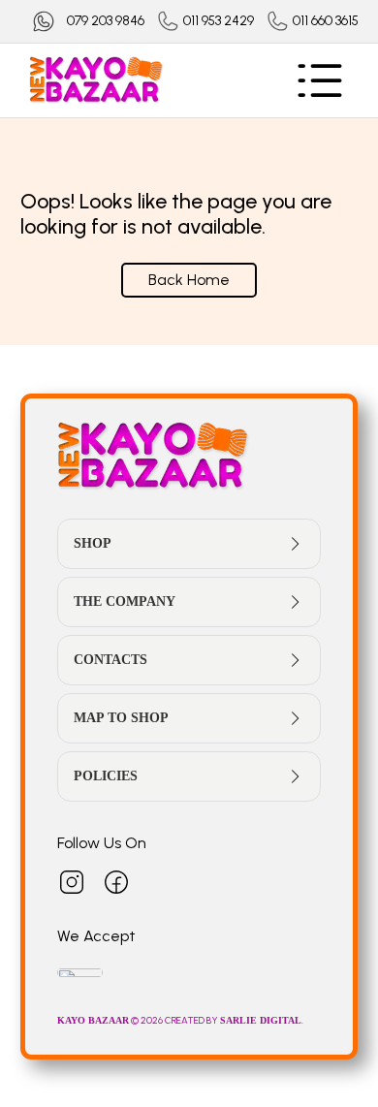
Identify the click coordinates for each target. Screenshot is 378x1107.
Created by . (234, 1020)
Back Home (189, 279)
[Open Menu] (320, 80)
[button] (189, 544)
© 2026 (111, 1020)
